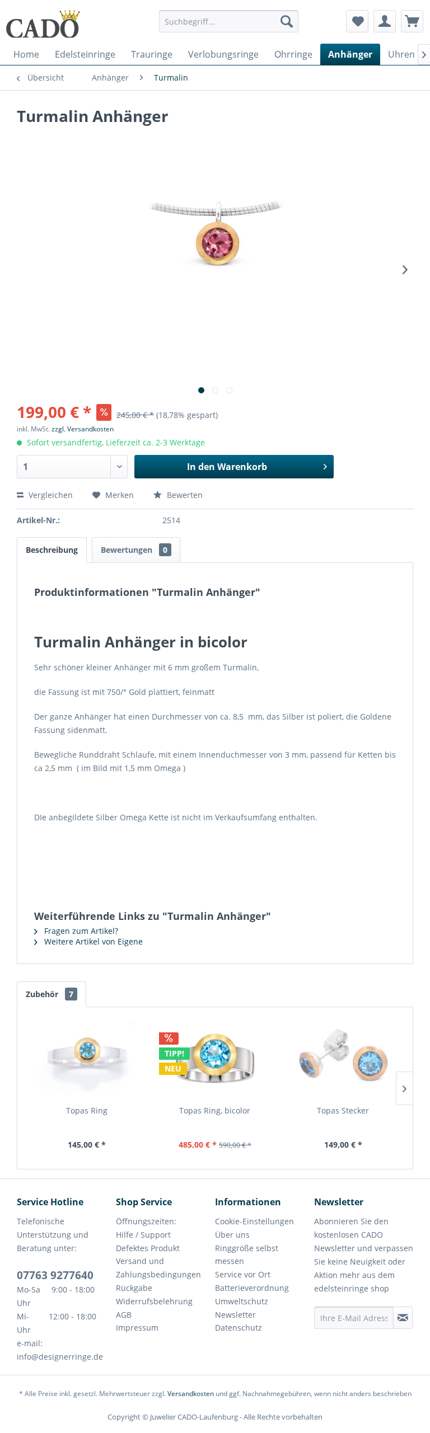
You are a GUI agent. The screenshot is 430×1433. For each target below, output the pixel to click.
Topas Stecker (343, 1110)
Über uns (232, 1234)
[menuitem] (229, 26)
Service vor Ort (242, 1274)
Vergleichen (49, 495)
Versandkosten (190, 1393)
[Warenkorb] (412, 21)
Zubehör (49, 994)
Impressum (137, 1327)
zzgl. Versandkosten (83, 429)
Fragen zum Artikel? (80, 930)
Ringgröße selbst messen (246, 1255)
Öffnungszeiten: (146, 1221)
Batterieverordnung (252, 1287)
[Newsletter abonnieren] (403, 1318)
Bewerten (184, 495)
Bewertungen (134, 549)
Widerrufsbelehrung (154, 1301)
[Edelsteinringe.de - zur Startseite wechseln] (43, 24)
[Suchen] (286, 21)
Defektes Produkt (148, 1248)
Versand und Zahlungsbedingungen (158, 1268)
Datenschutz (238, 1327)
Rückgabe (134, 1287)
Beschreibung (52, 549)
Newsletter (235, 1314)
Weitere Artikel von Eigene (92, 941)
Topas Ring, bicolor (214, 1110)
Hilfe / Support (143, 1234)
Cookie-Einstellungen (254, 1221)
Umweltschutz (241, 1301)
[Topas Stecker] (343, 1060)
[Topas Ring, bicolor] (215, 1060)
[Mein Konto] (384, 21)
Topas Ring (87, 1110)
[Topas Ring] (87, 1060)
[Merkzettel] (357, 21)
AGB (124, 1314)
